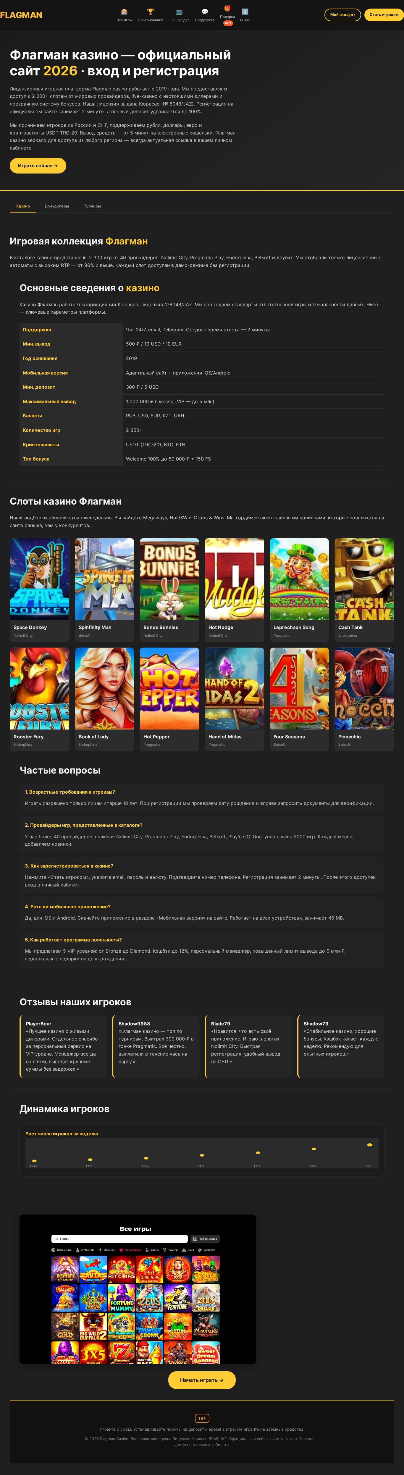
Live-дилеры (57, 206)
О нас (245, 15)
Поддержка (205, 15)
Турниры (92, 206)
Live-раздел (179, 15)
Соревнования (150, 15)
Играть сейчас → (38, 165)
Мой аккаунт (342, 14)
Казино (23, 206)
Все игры (124, 15)
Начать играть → (202, 1380)
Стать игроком (384, 14)
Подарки (227, 15)
